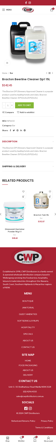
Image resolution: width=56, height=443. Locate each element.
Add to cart (24, 105)
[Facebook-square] (26, 408)
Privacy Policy (47, 421)
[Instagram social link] (30, 3)
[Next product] (52, 73)
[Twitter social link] (14, 130)
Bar (11, 73)
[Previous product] (46, 73)
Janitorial (28, 307)
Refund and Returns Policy (23, 421)
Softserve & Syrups (28, 320)
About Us (28, 340)
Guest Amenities (28, 314)
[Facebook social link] (26, 3)
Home (5, 73)
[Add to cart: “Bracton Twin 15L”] (49, 196)
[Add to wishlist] (23, 191)
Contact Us (28, 347)
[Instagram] (30, 408)
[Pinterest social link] (17, 130)
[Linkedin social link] (21, 130)
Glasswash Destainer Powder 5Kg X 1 (15, 230)
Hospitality (28, 327)
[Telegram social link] (25, 130)
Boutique (28, 301)
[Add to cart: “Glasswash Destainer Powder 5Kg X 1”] (23, 196)
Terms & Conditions (44, 427)
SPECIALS (28, 334)
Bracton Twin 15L (41, 215)
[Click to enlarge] (7, 63)
